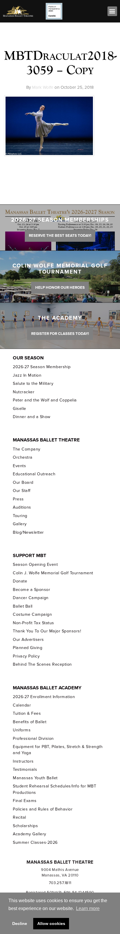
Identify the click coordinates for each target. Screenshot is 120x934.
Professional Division (33, 738)
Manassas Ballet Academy (47, 688)
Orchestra (23, 457)
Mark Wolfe (42, 87)
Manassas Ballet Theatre (46, 440)
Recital (19, 817)
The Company (26, 449)
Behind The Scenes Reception (42, 664)
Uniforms (22, 730)
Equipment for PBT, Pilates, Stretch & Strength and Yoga (58, 749)
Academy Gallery (29, 834)
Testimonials (25, 769)
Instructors (23, 761)
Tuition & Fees (27, 713)
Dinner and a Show (31, 416)
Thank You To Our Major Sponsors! (47, 631)
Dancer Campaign (30, 597)
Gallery (20, 523)
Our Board (23, 482)
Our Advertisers (28, 639)
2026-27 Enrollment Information (44, 696)
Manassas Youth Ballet (35, 777)
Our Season (28, 358)
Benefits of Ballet (29, 721)
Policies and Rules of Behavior (43, 809)
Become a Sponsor (31, 589)
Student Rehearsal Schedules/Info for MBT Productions (54, 789)
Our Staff (22, 490)
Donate (20, 581)
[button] (112, 11)
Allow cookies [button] (51, 923)
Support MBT (29, 556)
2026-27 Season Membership (41, 366)
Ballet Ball (23, 606)
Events (19, 465)
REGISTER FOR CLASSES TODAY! (60, 333)
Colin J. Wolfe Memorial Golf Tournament (53, 573)
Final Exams (25, 800)
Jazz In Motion (27, 375)
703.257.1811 (60, 883)
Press (18, 499)
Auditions (22, 507)
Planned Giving (27, 647)
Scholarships (25, 825)
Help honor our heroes (60, 287)
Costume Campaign (32, 614)
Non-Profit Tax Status (33, 622)
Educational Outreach (34, 474)
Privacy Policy (26, 656)
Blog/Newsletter (28, 532)
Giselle (19, 408)
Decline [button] (19, 923)
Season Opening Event (35, 564)
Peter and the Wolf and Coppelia (45, 400)
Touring (20, 515)
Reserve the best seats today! (60, 235)
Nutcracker (23, 391)
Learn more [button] (88, 908)
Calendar (22, 705)
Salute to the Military (33, 383)
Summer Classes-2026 (35, 842)
